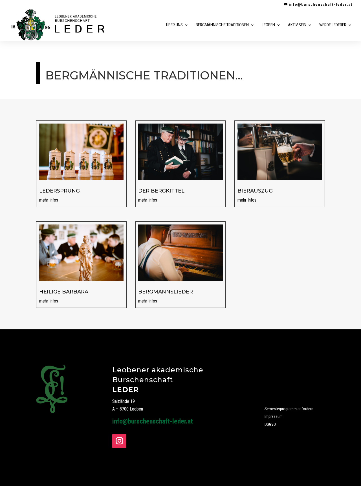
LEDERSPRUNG (59, 191)
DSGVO (270, 424)
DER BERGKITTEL (161, 191)
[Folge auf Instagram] (119, 441)
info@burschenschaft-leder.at (152, 421)
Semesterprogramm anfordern (289, 409)
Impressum (274, 416)
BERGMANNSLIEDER (165, 292)
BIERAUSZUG (255, 191)
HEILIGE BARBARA (63, 292)
